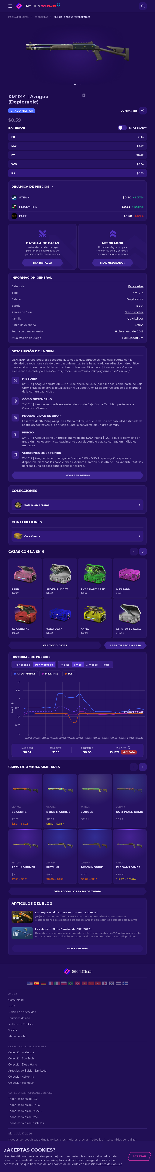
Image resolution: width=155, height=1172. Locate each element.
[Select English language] (29, 983)
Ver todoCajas (55, 645)
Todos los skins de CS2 (23, 1099)
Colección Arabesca (21, 1052)
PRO (11, 1006)
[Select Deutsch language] (43, 983)
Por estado (22, 664)
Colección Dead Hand (22, 1064)
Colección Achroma (21, 1076)
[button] (25, 801)
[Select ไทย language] (118, 983)
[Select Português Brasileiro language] (70, 983)
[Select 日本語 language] (104, 983)
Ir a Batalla (42, 262)
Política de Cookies (20, 1024)
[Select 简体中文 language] (91, 983)
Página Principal (18, 17)
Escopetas (41, 17)
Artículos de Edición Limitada (27, 1070)
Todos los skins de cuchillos (26, 1123)
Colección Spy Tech (21, 1058)
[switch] (122, 127)
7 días (65, 664)
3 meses (92, 664)
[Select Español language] (36, 983)
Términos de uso (19, 1018)
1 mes (78, 664)
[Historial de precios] (52, 187)
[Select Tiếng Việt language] (84, 983)
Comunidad (16, 1000)
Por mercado (44, 664)
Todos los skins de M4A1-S (25, 1111)
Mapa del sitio (17, 1036)
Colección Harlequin (21, 1082)
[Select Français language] (50, 983)
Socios (12, 1030)
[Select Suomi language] (125, 983)
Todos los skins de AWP (23, 1117)
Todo (106, 664)
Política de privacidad (22, 1012)
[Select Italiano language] (57, 983)
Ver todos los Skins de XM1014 (77, 891)
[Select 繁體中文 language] (98, 983)
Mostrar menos (77, 475)
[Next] (143, 551)
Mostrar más (77, 948)
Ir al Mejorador (112, 262)
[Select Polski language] (63, 983)
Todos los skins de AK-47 (24, 1105)
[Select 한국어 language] (111, 983)
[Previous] (134, 551)
